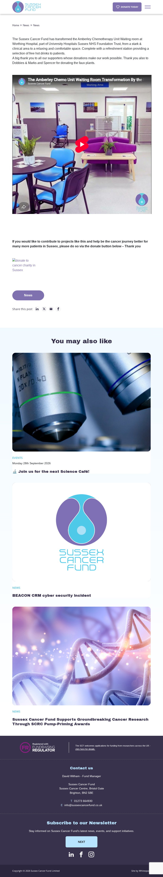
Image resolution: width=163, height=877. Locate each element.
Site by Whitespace (141, 870)
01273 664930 (82, 801)
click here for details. (85, 749)
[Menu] (148, 7)
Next (81, 842)
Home (15, 25)
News (26, 25)
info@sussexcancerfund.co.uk (81, 805)
